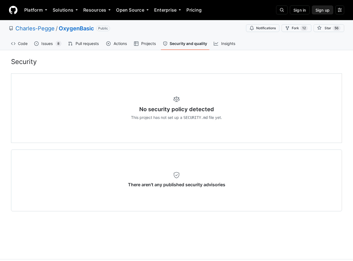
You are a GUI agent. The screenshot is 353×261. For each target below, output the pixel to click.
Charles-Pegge (35, 28)
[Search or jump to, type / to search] (282, 10)
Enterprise (165, 10)
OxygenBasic (76, 28)
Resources (94, 10)
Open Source (130, 10)
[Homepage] (13, 10)
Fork (299, 28)
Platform (33, 10)
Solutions (63, 10)
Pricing (194, 10)
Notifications (266, 28)
